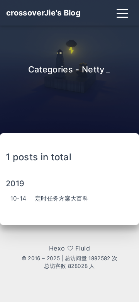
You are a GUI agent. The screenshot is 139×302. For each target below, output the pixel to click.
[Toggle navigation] (122, 12)
